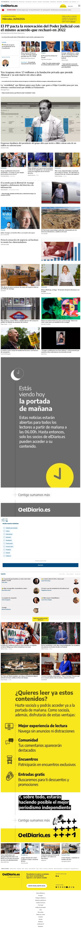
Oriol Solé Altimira (5, 176)
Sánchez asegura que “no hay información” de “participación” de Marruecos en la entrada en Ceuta (44, 10)
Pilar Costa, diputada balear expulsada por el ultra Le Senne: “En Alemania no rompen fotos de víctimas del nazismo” (67, 172)
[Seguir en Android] (56, 876)
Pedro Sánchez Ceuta (14, 1)
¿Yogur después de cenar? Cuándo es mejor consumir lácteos (29, 859)
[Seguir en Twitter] (58, 887)
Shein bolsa (74, 1)
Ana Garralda (44, 233)
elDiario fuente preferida (58, 868)
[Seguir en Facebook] (60, 887)
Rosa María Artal (6, 590)
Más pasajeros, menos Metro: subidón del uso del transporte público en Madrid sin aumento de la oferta (19, 321)
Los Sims (78, 1)
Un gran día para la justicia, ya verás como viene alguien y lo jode (16, 579)
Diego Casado (4, 324)
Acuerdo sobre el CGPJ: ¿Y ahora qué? (53, 579)
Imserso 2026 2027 (32, 868)
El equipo (40, 895)
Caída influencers (53, 1)
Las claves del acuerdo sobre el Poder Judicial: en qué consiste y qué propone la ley (23, 37)
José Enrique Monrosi (6, 33)
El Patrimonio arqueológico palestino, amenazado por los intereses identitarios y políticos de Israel (59, 231)
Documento (24, 62)
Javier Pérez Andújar (46, 599)
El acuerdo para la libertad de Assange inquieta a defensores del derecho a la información (17, 185)
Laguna (37, 868)
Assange (4, 607)
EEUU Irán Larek (21, 1)
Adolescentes (50, 868)
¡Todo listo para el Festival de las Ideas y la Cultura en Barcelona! (50, 856)
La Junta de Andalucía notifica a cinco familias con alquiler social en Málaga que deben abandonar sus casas (19, 646)
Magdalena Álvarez (46, 590)
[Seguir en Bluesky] (56, 887)
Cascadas (26, 868)
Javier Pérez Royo (45, 580)
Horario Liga (45, 868)
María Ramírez (4, 189)
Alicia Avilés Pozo (5, 862)
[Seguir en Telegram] (62, 887)
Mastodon (40, 926)
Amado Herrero (31, 175)
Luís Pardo (3, 290)
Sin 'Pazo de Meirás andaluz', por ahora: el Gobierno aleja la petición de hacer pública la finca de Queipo (19, 677)
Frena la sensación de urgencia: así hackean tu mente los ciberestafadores (19, 241)
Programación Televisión (75, 868)
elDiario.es (43, 860)
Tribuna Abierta (70, 574)
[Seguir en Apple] (58, 876)
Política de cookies (40, 914)
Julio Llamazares (66, 1)
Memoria (41, 868)
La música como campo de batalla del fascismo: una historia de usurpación (19, 351)
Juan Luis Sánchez (5, 234)
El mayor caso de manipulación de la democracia (55, 588)
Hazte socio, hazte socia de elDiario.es (40, 619)
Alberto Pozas (24, 58)
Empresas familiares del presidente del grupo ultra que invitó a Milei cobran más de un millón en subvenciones (38, 144)
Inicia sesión (70, 6)
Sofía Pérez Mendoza (46, 293)
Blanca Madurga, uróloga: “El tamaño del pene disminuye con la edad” (60, 290)
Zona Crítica (62, 574)
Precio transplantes (46, 1)
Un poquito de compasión (9, 598)
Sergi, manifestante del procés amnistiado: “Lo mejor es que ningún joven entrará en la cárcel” (12, 172)
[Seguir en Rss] (73, 887)
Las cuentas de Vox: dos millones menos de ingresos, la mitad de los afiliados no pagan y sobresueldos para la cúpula (31, 81)
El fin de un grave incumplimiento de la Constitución (8, 46)
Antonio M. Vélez (5, 147)
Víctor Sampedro (6, 599)
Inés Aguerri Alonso (66, 861)
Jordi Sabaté (44, 679)
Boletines (40, 921)
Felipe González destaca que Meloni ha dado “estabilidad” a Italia (18, 93)
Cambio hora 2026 (13, 868)
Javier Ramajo (4, 679)
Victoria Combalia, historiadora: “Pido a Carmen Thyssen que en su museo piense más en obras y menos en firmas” (60, 677)
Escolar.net (77, 574)
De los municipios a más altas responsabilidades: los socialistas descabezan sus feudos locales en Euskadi (60, 646)
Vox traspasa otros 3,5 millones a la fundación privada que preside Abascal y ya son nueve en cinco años (37, 73)
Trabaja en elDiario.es (41, 898)
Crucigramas (19, 868)
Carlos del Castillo (5, 244)
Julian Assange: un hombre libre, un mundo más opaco (18, 233)
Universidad (40, 1)
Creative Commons (40, 902)
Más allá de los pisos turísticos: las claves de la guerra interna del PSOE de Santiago (19, 288)
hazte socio (72, 21)
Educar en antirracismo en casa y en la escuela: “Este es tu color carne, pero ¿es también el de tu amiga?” (59, 321)
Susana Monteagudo (6, 354)
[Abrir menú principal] (79, 5)
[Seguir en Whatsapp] (71, 887)
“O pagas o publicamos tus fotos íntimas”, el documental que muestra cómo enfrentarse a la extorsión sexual (60, 351)
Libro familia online (66, 868)
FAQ (40, 909)
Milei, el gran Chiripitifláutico (51, 598)
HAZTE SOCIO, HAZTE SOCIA (36, 886)
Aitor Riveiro (14, 33)
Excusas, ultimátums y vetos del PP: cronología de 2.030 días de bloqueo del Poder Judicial (70, 55)
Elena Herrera (21, 33)
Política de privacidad (40, 907)
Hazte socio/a (63, 6)
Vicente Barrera (59, 1)
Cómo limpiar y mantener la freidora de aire (70, 858)
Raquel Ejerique (4, 77)
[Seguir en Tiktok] (69, 887)
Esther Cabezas (58, 176)
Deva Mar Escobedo (46, 324)
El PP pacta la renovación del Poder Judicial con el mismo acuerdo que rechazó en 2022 (40, 28)
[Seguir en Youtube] (67, 887)
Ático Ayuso (35, 1)
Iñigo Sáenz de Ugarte (46, 59)
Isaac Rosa (4, 582)
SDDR (23, 868)
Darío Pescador (24, 863)
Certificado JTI (40, 924)
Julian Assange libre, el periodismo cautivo (15, 588)
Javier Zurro (44, 354)
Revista (40, 919)
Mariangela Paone (5, 89)
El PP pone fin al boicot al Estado (49, 56)
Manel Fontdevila (6, 609)
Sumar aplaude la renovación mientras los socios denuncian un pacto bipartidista (70, 65)
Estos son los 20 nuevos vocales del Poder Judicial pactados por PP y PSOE (29, 54)
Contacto (40, 917)
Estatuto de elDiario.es (40, 900)
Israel (70, 1)
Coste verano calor (28, 1)
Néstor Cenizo (4, 648)
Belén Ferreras (44, 648)
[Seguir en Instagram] (64, 887)
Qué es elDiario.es (40, 893)
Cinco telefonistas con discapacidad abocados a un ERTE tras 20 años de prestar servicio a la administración (10, 857)
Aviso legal (40, 905)
